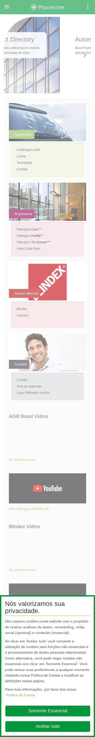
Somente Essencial (47, 710)
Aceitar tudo (48, 726)
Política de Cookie (20, 695)
